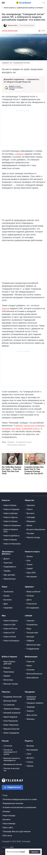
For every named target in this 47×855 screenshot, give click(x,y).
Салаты (30, 762)
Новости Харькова (11, 509)
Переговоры (9, 672)
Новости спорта (32, 552)
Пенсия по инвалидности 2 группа (10, 752)
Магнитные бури (33, 645)
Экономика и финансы (7, 553)
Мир (4, 616)
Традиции (31, 707)
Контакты (7, 819)
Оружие (7, 676)
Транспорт (8, 563)
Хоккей (30, 569)
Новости (6, 500)
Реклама (6, 811)
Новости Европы (11, 621)
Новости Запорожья (12, 525)
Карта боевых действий (9, 663)
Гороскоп (30, 621)
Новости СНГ (9, 633)
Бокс (29, 561)
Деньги (6, 559)
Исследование (33, 608)
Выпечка (30, 746)
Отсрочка (30, 670)
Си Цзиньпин (9, 705)
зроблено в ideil (8, 847)
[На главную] (23, 3)
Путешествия (32, 633)
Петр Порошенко (11, 721)
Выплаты (30, 513)
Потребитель (32, 625)
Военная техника (11, 684)
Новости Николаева (12, 544)
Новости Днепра (11, 513)
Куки (22, 852)
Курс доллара (9, 575)
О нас (5, 795)
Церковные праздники (31, 698)
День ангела (32, 715)
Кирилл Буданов (10, 717)
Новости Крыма (10, 540)
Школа (29, 525)
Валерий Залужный (12, 713)
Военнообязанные (34, 674)
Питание (30, 596)
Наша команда (9, 823)
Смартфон (8, 608)
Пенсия (5, 741)
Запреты (30, 711)
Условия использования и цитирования (19, 807)
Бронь (29, 666)
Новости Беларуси (11, 641)
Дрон (6, 604)
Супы (29, 754)
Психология (32, 604)
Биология (8, 600)
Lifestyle (28, 616)
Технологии (8, 592)
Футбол (30, 557)
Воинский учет (33, 678)
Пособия (30, 533)
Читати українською (10, 31)
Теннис (30, 565)
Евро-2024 (31, 573)
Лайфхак (30, 641)
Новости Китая (10, 637)
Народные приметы (35, 703)
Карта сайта (8, 827)
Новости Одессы (11, 517)
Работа (30, 509)
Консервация (32, 750)
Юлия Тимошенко (11, 725)
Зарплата (31, 505)
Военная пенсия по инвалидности (12, 759)
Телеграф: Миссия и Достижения (17, 831)
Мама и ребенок (33, 592)
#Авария (10, 442)
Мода (29, 629)
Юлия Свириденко (11, 733)
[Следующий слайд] (44, 8)
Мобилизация (31, 657)
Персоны (6, 692)
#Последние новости (16, 445)
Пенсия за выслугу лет (12, 769)
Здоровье (29, 587)
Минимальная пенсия (13, 764)
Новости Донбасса (11, 536)
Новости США (10, 625)
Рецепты (29, 741)
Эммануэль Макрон (12, 709)
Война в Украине (9, 657)
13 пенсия (8, 746)
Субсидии (31, 517)
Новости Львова (10, 521)
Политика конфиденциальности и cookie (20, 799)
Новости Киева (10, 505)
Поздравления (33, 649)
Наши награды (9, 815)
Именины (31, 719)
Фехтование (32, 577)
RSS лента (7, 836)
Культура (30, 637)
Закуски (30, 766)
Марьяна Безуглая (11, 729)
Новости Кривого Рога (11, 530)
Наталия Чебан (12, 25)
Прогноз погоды (33, 537)
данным (5, 308)
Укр (43, 3)
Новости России (10, 629)
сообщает (19, 154)
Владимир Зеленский (13, 697)
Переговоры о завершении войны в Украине (23, 8)
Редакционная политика (13, 803)
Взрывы (7, 668)
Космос (7, 596)
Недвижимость (10, 567)
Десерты (30, 758)
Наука (4, 587)
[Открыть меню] (3, 3)
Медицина (31, 521)
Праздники (30, 692)
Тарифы (7, 571)
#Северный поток (24, 442)
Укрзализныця (10, 579)
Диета (29, 600)
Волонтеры (8, 680)
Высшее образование (36, 529)
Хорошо (34, 852)
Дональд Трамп (10, 701)
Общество (29, 500)
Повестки (31, 662)
